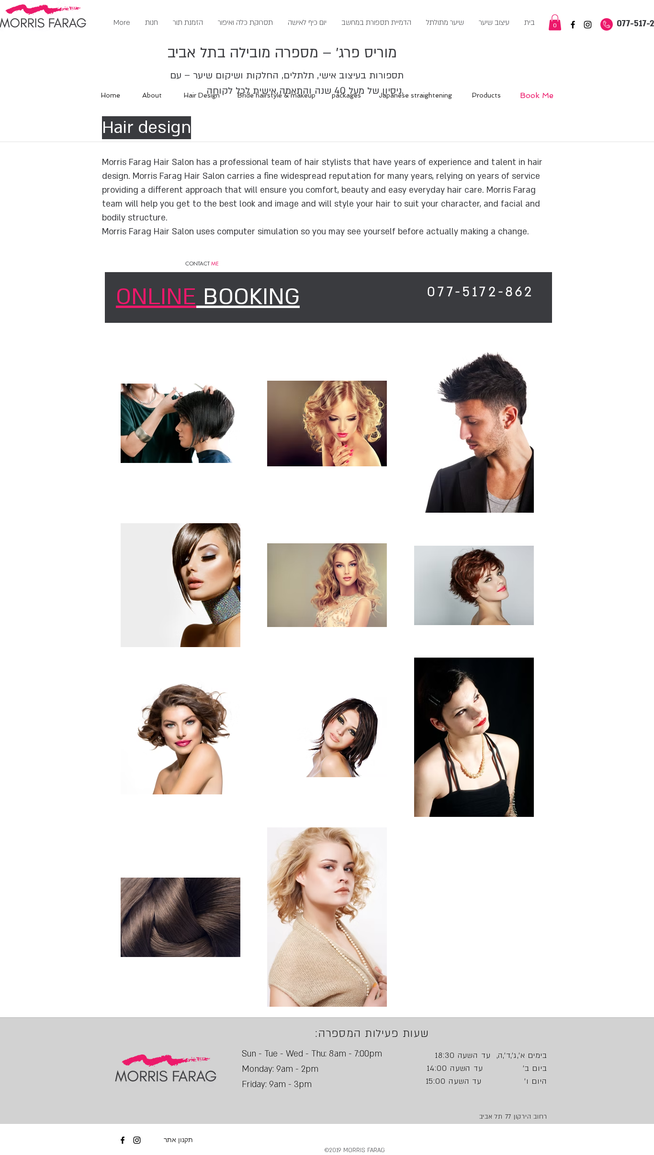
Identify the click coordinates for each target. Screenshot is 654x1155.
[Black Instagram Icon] (588, 25)
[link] (555, 22)
